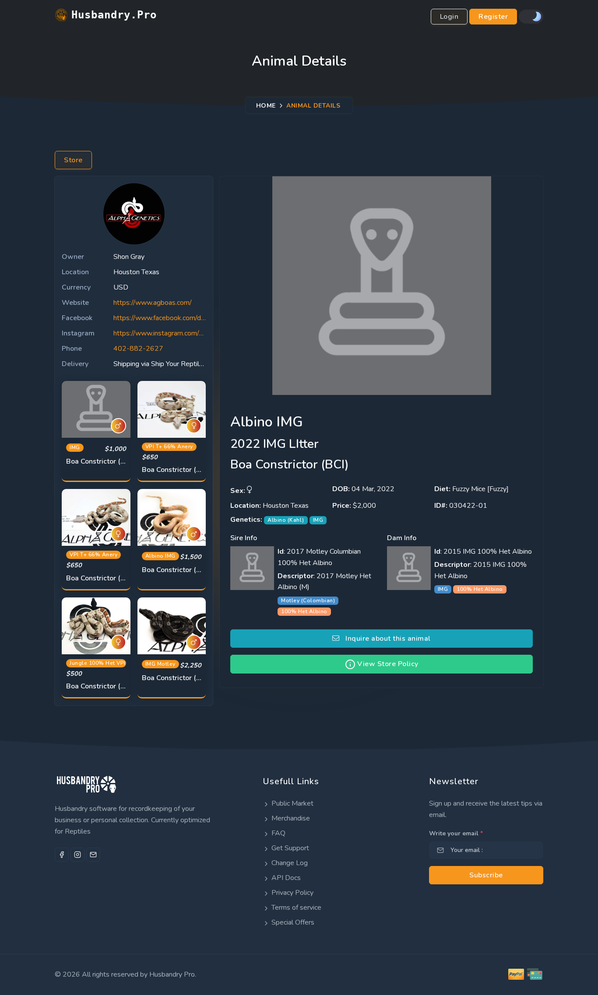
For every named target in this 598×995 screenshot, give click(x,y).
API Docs (285, 878)
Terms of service (295, 907)
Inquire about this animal (385, 638)
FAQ (277, 833)
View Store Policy (387, 664)
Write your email (456, 833)
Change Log (289, 863)
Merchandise (290, 818)
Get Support (289, 848)
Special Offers (292, 922)
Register (493, 16)
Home (266, 105)
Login (449, 16)
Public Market (291, 803)
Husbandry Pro (172, 974)
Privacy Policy (291, 892)
